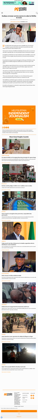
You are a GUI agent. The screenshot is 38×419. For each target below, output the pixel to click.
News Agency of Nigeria (15, 21)
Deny (19, 413)
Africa (4, 241)
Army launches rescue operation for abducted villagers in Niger (17, 336)
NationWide (5, 273)
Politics (4, 183)
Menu (2, 13)
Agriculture (5, 155)
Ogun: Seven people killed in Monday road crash (13, 366)
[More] (8, 127)
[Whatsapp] (6, 127)
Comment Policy (24, 395)
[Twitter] (4, 127)
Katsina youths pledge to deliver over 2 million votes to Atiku (17, 185)
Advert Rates (24, 401)
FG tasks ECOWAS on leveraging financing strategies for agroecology (19, 157)
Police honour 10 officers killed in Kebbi (11, 275)
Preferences (19, 416)
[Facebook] (3, 127)
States (4, 211)
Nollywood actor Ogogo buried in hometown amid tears (15, 306)
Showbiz (4, 304)
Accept (19, 411)
